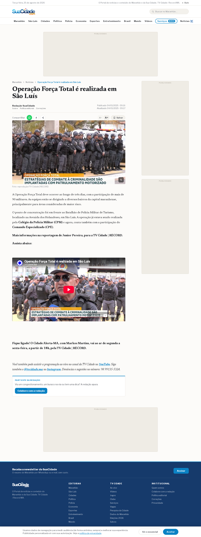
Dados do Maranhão (119, 514)
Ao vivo (113, 488)
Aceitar (171, 532)
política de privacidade (90, 533)
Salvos (113, 522)
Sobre (15, 108)
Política (57, 21)
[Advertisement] (100, 54)
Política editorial (27, 108)
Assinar (181, 471)
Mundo (137, 21)
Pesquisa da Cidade (119, 510)
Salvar (120, 118)
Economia (81, 21)
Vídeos (148, 21)
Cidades (45, 21)
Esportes (95, 21)
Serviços (165, 21)
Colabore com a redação (31, 390)
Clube (112, 499)
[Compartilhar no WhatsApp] (29, 117)
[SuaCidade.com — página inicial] (23, 11)
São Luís (32, 21)
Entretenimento (112, 21)
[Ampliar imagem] (121, 179)
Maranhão (19, 21)
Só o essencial (150, 532)
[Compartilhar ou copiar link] (43, 117)
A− (100, 117)
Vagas (113, 507)
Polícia (68, 21)
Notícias (185, 21)
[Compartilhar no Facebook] (36, 117)
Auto (185, 3)
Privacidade (157, 503)
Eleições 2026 (117, 518)
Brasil (127, 21)
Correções (41, 108)
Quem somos (158, 488)
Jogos (113, 495)
